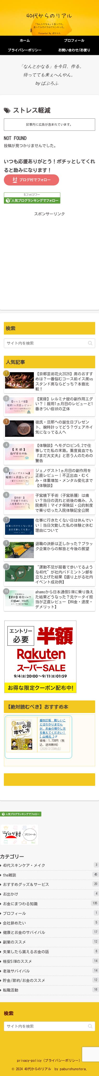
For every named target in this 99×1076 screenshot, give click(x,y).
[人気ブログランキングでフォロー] (32, 197)
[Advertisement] (49, 256)
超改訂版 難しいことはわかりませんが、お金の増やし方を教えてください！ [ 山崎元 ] (53, 728)
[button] (90, 343)
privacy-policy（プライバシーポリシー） (49, 1060)
